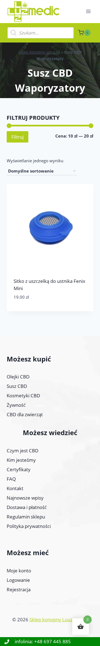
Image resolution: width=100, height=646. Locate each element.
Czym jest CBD (22, 450)
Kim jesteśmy (21, 460)
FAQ (11, 479)
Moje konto (19, 570)
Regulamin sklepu (26, 516)
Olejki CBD (18, 376)
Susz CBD (17, 386)
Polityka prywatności (29, 526)
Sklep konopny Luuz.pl (39, 52)
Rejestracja (19, 589)
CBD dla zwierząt (25, 414)
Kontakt (15, 488)
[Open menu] (88, 11)
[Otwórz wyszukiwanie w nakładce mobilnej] (41, 32)
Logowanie (18, 580)
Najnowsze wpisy (25, 498)
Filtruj (17, 137)
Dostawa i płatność (27, 507)
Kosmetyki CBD (23, 395)
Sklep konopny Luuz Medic (58, 619)
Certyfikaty (19, 469)
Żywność (16, 405)
